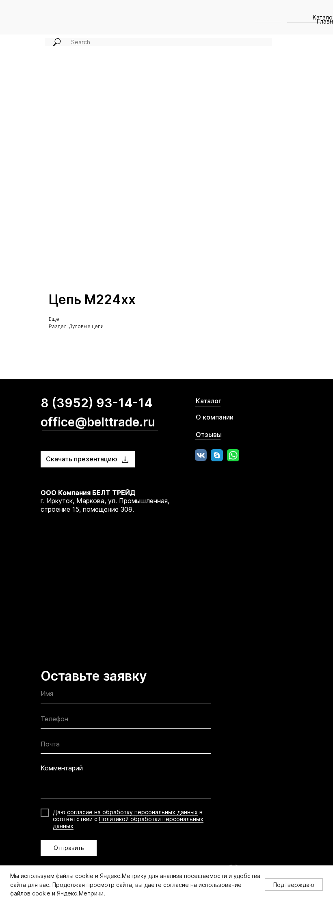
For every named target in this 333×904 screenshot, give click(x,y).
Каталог (208, 401)
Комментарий (62, 768)
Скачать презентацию (81, 459)
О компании (215, 417)
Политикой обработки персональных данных (128, 822)
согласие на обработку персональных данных (132, 812)
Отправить (69, 847)
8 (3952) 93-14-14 (96, 403)
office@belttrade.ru (98, 422)
